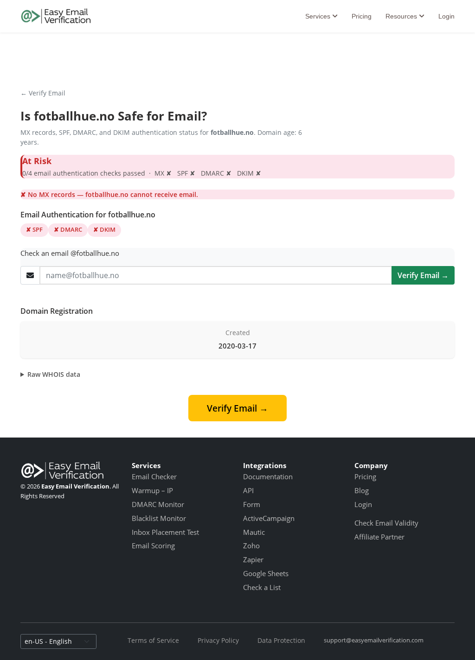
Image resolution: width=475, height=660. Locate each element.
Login (446, 16)
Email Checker (154, 476)
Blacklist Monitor (159, 518)
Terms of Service (153, 640)
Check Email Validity (386, 522)
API (248, 490)
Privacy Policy (218, 640)
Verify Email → (423, 275)
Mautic (254, 532)
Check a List (262, 587)
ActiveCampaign (269, 518)
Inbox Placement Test (165, 532)
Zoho (251, 545)
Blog (361, 490)
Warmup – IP (152, 490)
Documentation (268, 476)
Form (251, 504)
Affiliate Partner (379, 536)
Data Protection (281, 640)
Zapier (253, 559)
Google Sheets (266, 573)
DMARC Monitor (158, 504)
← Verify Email (42, 93)
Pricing (362, 16)
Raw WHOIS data (53, 374)
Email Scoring (153, 545)
